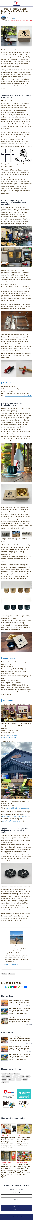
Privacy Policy (16, 1196)
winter (4, 1073)
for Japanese (16, 1203)
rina (14, 18)
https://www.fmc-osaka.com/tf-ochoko (14, 816)
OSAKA (4, 974)
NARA (28, 1076)
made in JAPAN (28, 20)
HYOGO (19, 1079)
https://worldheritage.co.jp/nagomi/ (17, 808)
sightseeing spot (7, 1076)
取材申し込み (16, 1209)
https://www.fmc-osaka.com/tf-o (12, 821)
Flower (25, 1079)
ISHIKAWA (11, 1079)
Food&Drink (20, 1162)
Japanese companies (18, 20)
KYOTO (4, 1079)
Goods (11, 20)
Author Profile (16, 1192)
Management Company (16, 1189)
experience (4, 1162)
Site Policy (16, 1199)
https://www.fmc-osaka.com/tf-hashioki (18, 396)
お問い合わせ (16, 1206)
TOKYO (10, 1073)
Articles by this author (11, 964)
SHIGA (16, 1076)
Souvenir (11, 974)
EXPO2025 (5, 1082)
